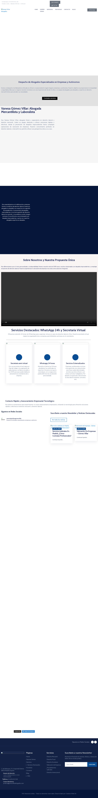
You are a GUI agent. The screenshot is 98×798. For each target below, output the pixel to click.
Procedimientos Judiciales (51, 768)
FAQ (29, 776)
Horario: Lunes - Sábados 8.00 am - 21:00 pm (13, 4)
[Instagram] (92, 742)
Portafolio (58, 9)
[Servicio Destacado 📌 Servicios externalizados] (24, 601)
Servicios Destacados (34, 765)
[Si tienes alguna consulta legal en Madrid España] (8, 556)
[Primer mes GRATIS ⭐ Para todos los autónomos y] (40, 555)
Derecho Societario (52, 762)
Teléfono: (10, 779)
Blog (27, 773)
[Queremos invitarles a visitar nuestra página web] (24, 660)
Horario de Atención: (9, 773)
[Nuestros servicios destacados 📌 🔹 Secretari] (40, 599)
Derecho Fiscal (51, 759)
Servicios (49, 9)
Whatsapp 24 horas (47, 363)
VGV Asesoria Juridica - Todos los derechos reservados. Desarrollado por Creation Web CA (49, 794)
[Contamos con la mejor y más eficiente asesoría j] (24, 696)
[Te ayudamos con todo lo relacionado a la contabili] (8, 611)
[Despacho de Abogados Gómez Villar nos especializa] (40, 451)
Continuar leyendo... (57, 439)
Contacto (29, 770)
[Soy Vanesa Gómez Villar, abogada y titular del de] (8, 706)
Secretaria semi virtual (19, 363)
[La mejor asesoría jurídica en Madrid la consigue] (40, 696)
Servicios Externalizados (75, 363)
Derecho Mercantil (52, 756)
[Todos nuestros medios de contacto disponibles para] (24, 494)
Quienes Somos (42, 10)
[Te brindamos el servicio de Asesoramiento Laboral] (24, 440)
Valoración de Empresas (54, 765)
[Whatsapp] (95, 742)
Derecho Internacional (53, 772)
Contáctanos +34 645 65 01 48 (10, 2)
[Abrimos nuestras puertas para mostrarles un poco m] (40, 664)
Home (36, 9)
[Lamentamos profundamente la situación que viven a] (8, 435)
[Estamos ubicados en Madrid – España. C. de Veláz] (40, 495)
